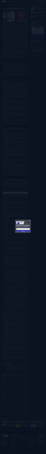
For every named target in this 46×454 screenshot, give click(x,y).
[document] (23, 227)
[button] (29, 220)
